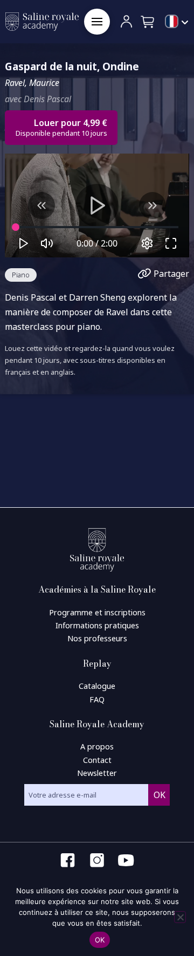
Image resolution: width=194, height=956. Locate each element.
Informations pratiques (97, 625)
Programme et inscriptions (97, 612)
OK (100, 939)
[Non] (180, 917)
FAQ (97, 699)
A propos (97, 746)
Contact (97, 760)
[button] (97, 22)
